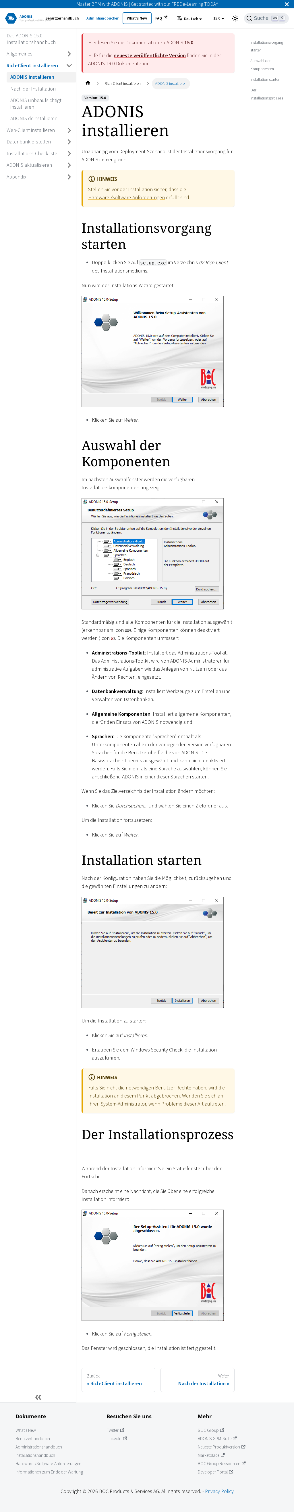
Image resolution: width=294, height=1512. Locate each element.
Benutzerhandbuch (62, 18)
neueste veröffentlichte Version (150, 55)
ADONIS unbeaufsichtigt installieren (35, 103)
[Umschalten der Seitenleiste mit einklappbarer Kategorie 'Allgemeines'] (69, 54)
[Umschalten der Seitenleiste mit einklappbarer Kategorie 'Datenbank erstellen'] (69, 142)
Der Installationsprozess (266, 94)
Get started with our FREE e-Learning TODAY (174, 4)
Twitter (113, 1430)
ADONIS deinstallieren (33, 118)
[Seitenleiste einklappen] (38, 1396)
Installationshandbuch (35, 1455)
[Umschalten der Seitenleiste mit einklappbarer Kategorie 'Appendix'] (69, 177)
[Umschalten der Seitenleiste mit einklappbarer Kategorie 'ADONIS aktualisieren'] (69, 165)
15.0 (216, 18)
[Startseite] (88, 83)
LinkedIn (114, 1438)
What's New (137, 18)
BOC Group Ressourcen (219, 1463)
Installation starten (265, 79)
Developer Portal (213, 1472)
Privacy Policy (219, 1491)
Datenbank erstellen (29, 141)
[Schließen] (287, 4)
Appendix (16, 176)
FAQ (158, 18)
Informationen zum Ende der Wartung (49, 1472)
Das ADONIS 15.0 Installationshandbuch (31, 38)
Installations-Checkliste (32, 153)
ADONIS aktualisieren (29, 165)
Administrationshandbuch (39, 1447)
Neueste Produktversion (219, 1447)
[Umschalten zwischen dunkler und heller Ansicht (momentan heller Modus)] (235, 18)
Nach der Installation (33, 88)
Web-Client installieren (31, 130)
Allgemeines (19, 53)
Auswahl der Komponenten (262, 64)
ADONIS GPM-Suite (214, 1438)
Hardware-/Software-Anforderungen (126, 197)
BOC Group (208, 1430)
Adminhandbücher (102, 18)
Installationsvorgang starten (266, 46)
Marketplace (208, 1455)
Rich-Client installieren (32, 65)
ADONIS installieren (32, 77)
